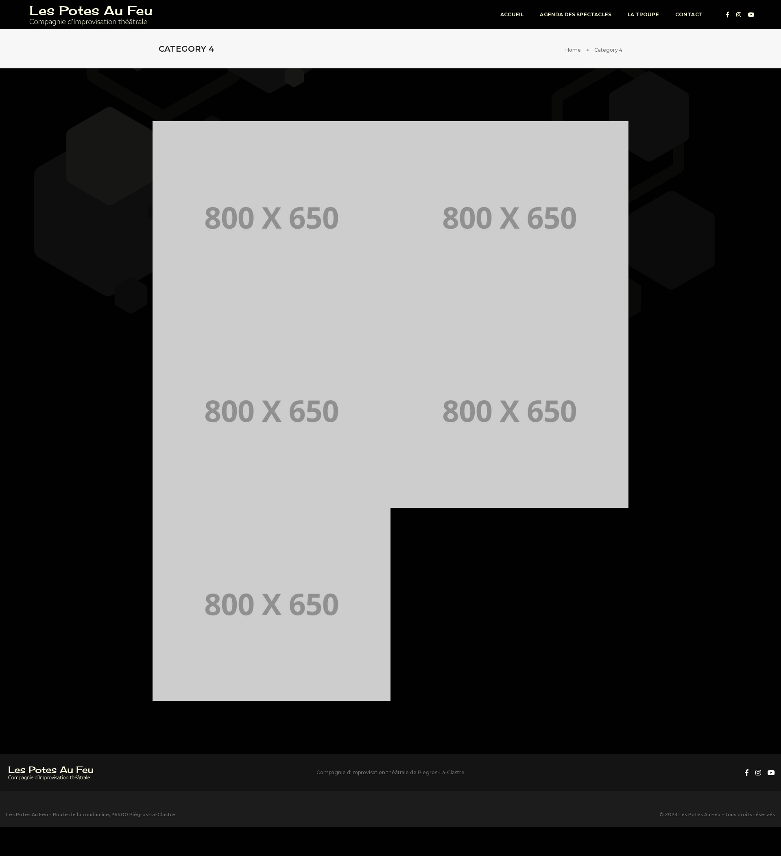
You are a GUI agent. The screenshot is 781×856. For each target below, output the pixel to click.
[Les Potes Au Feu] (91, 14)
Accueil (512, 14)
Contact (688, 14)
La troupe (643, 14)
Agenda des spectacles (575, 14)
